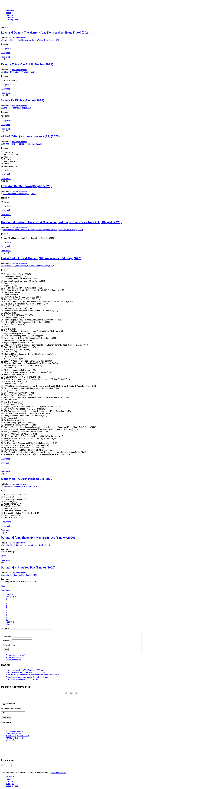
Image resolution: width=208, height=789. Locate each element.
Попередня (11, 597)
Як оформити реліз (14, 731)
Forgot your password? (15, 655)
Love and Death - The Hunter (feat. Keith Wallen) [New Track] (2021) (46, 32)
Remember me (9, 645)
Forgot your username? (15, 657)
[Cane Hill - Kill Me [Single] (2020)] (16, 108)
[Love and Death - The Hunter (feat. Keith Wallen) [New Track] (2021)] (30, 40)
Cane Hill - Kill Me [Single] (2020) (22, 100)
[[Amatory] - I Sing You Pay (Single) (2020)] (19, 575)
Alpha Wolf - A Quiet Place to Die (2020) (27, 479)
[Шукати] (53, 631)
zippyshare (6, 48)
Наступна (10, 622)
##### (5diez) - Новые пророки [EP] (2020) (30, 136)
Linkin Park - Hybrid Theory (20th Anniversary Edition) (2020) (41, 258)
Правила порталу (13, 733)
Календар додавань (15, 738)
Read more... (6, 57)
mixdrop (4, 463)
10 (7, 619)
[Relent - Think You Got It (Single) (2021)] (18, 72)
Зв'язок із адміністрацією (17, 735)
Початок (9, 594)
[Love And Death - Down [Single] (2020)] (18, 194)
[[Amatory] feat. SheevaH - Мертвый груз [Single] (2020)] (25, 545)
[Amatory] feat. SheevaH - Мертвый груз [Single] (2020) (38, 537)
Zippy (3, 556)
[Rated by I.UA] (6, 767)
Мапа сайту (11, 740)
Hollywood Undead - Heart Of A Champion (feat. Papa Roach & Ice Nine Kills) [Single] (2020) (61, 222)
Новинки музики (19, 38)
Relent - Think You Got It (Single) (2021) (27, 64)
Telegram (5, 53)
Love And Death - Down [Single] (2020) (26, 186)
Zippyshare (6, 120)
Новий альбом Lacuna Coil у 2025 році (22, 679)
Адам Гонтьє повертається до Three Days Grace (27, 677)
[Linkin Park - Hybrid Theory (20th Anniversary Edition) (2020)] (27, 266)
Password (7, 640)
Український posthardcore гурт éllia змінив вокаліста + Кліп (32, 675)
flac (2, 467)
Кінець (9, 624)
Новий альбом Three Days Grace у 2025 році (25, 672)
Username (7, 636)
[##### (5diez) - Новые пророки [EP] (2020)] (21, 144)
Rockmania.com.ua (58, 772)
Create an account (13, 660)
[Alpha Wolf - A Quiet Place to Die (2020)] (19, 486)
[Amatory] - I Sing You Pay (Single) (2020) (28, 567)
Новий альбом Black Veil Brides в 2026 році (25, 670)
